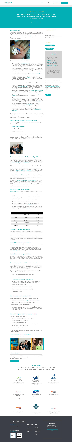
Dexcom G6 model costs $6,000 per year (23, 170)
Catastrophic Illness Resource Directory (52, 86)
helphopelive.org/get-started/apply (33, 300)
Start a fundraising (17, 250)
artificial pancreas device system (20, 174)
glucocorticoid (29, 104)
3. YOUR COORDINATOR (52, 65)
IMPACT (36, 424)
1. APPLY (49, 60)
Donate (23, 421)
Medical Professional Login (37, 434)
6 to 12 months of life (22, 86)
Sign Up (52, 430)
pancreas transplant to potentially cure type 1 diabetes (23, 279)
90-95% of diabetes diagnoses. (36, 73)
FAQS (28, 431)
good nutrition (38, 101)
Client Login (37, 431)
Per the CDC (27, 77)
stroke (36, 204)
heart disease (30, 204)
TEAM (28, 428)
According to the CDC (25, 63)
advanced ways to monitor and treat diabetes (20, 162)
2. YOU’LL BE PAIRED (51, 62)
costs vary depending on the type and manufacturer (26, 180)
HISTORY (28, 427)
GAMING (36, 427)
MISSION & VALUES (30, 424)
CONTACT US (37, 428)
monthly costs (27, 208)
